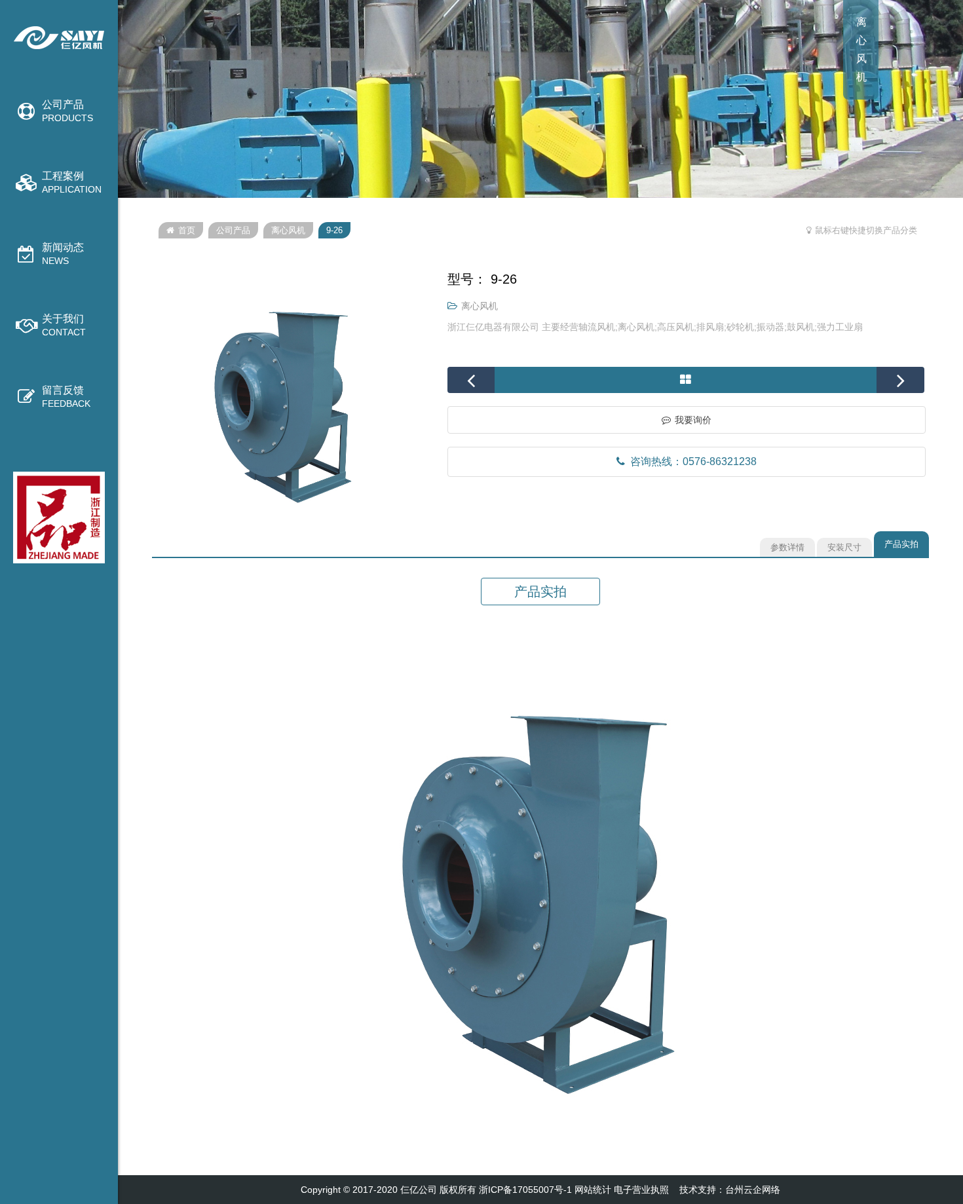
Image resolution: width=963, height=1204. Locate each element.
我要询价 (693, 420)
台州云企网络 (752, 1189)
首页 (186, 230)
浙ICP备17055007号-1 (525, 1189)
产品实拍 (901, 544)
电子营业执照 (641, 1189)
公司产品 (233, 230)
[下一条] (900, 380)
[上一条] (471, 380)
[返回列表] (686, 380)
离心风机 (288, 230)
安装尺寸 (844, 547)
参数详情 (787, 547)
